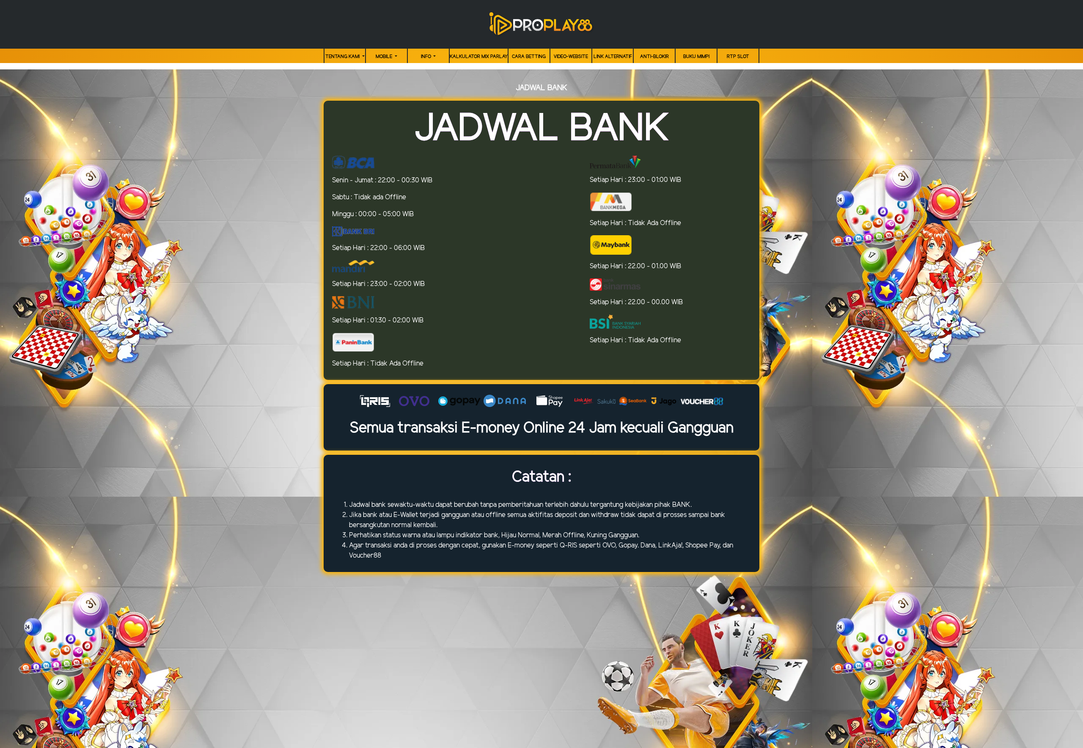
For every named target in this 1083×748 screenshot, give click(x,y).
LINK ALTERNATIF (613, 57)
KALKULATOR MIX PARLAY (479, 57)
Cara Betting (529, 57)
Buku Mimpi (696, 57)
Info (426, 57)
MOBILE (384, 57)
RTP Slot (738, 57)
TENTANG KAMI (343, 57)
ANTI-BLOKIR (654, 57)
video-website (571, 57)
